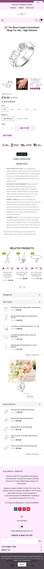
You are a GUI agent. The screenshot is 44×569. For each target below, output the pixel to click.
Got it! (22, 564)
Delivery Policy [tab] (22, 164)
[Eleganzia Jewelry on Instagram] (24, 508)
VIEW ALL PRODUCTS (33, 355)
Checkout (13, 8)
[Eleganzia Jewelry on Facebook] (15, 508)
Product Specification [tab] (22, 159)
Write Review (6, 94)
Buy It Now (7, 135)
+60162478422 (22, 521)
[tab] (21, 154)
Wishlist (21, 8)
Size (3, 105)
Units (3, 124)
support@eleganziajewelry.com (22, 531)
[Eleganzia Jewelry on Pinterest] (19, 508)
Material (5, 115)
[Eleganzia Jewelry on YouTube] (28, 508)
